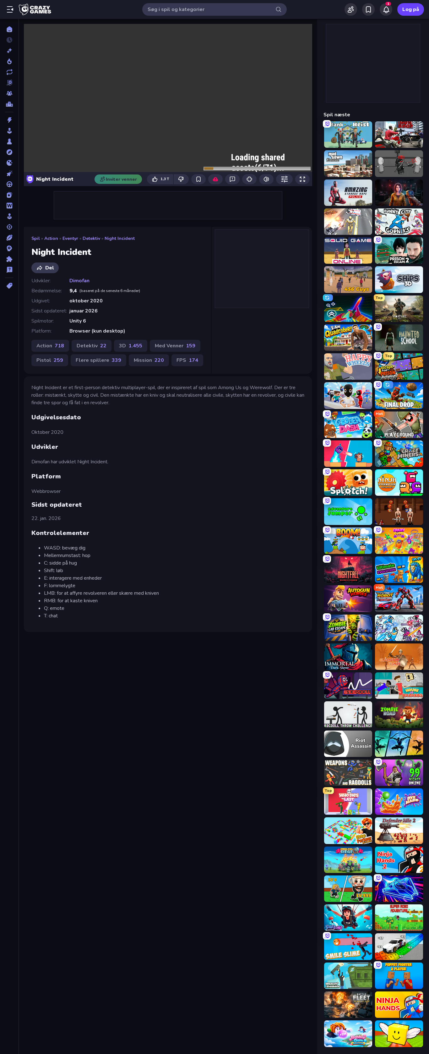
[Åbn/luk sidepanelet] (10, 9)
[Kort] (9, 195)
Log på (410, 9)
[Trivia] (9, 269)
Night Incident (120, 238)
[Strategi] (9, 248)
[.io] (9, 162)
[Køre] (9, 184)
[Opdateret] (9, 72)
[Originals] (9, 82)
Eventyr (70, 238)
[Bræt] (9, 141)
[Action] (9, 120)
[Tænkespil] (9, 259)
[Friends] (351, 9)
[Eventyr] (9, 152)
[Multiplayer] (9, 93)
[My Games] (368, 9)
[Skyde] (9, 227)
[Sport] (9, 237)
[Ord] (9, 205)
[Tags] (9, 285)
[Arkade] (9, 130)
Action (51, 238)
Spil (35, 238)
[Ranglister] (9, 104)
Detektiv (91, 238)
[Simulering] (9, 216)
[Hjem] (9, 29)
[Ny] (9, 50)
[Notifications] (386, 9)
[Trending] (9, 61)
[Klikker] (9, 173)
